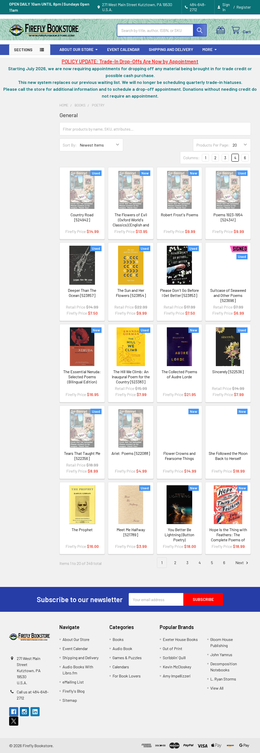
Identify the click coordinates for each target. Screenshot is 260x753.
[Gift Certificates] (222, 30)
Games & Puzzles (127, 657)
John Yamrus (221, 654)
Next (240, 562)
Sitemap (69, 700)
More (207, 49)
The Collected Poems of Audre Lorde (179, 374)
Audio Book (122, 648)
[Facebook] (13, 711)
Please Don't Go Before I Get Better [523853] (179, 293)
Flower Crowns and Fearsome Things (179, 456)
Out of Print (172, 648)
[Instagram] (24, 711)
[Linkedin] (35, 711)
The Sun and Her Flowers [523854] (131, 293)
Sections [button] (23, 49)
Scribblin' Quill (174, 657)
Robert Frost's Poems (179, 214)
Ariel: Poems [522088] (130, 453)
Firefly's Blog (73, 691)
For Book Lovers (126, 675)
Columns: (191, 157)
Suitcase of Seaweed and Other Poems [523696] (228, 295)
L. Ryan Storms (223, 678)
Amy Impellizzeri (177, 675)
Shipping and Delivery (171, 49)
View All (216, 688)
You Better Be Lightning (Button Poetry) (179, 534)
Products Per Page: (213, 144)
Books (118, 639)
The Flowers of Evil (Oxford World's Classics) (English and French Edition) (131, 222)
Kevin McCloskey (177, 666)
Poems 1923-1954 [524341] (228, 217)
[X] (13, 721)
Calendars (120, 666)
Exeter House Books (180, 639)
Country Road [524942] (82, 217)
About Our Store (76, 49)
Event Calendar (123, 49)
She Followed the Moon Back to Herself (228, 456)
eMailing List (73, 681)
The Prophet (82, 529)
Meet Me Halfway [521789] (131, 532)
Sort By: (70, 144)
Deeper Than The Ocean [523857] (82, 293)
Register (243, 7)
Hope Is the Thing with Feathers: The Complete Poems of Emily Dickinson (228, 537)
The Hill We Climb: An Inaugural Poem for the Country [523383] (131, 376)
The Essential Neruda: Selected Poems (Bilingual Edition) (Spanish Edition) (82, 379)
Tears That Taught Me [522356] (82, 456)
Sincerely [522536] (228, 371)
